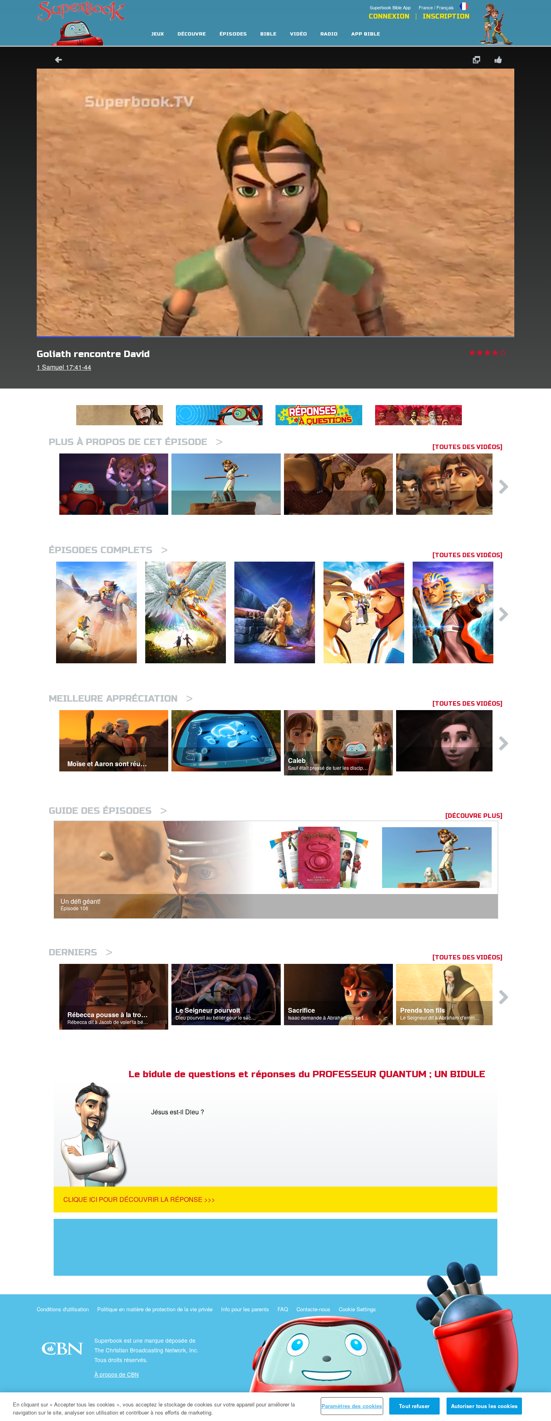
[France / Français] (444, 1)
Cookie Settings (357, 1309)
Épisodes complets (108, 550)
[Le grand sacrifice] (279, 613)
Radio (329, 34)
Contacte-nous (313, 1309)
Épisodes (233, 34)
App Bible (365, 34)
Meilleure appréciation (121, 698)
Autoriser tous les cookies (484, 1406)
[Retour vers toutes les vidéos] (55, 60)
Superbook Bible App (390, 7)
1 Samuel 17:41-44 (64, 367)
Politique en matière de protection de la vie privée (155, 1309)
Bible (268, 34)
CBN (64, 1351)
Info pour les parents (245, 1309)
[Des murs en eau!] (457, 613)
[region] (275, 1406)
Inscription (446, 16)
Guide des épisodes (108, 810)
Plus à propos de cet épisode (136, 442)
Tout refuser (414, 1406)
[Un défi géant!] (100, 613)
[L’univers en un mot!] (189, 613)
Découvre (191, 34)
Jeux (157, 34)
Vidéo (298, 34)
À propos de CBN (116, 1374)
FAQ (283, 1309)
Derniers (81, 952)
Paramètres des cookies (351, 1406)
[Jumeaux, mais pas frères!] (368, 613)
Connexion (389, 16)
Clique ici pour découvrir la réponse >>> (139, 1199)
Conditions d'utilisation (63, 1309)
